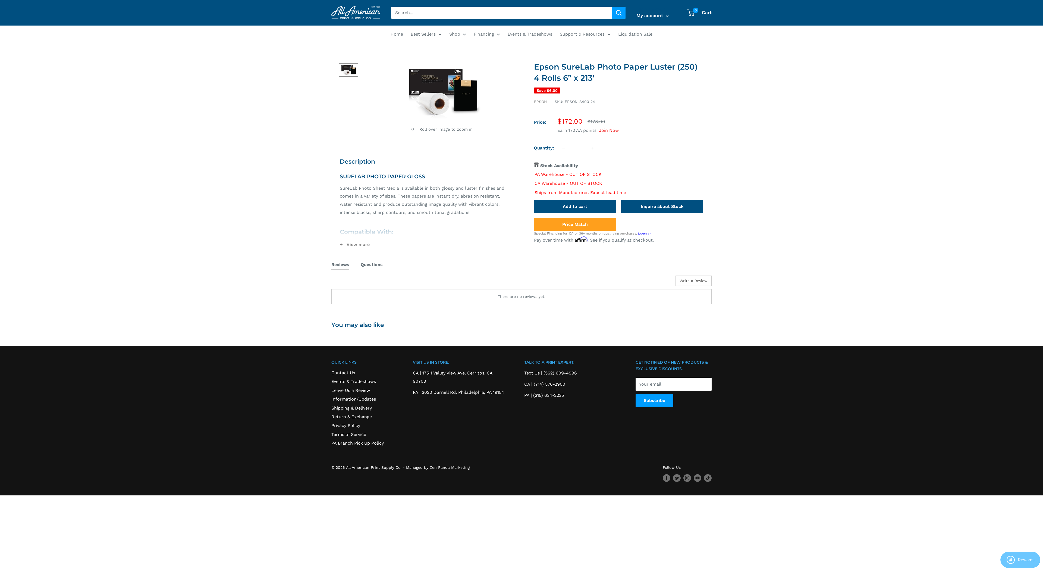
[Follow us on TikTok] (708, 478)
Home (397, 34)
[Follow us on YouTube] (697, 478)
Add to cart (575, 206)
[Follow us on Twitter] (677, 478)
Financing (484, 34)
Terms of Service (348, 434)
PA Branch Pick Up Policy (357, 443)
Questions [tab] (372, 264)
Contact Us (343, 372)
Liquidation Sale (635, 34)
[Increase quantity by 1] (592, 148)
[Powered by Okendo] (355, 282)
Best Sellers (423, 34)
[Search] (619, 13)
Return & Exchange (351, 416)
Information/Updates (353, 399)
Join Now (609, 130)
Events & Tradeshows (530, 34)
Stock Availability (559, 165)
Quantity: (544, 148)
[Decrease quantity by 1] (563, 148)
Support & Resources (582, 34)
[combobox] (501, 13)
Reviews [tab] (340, 264)
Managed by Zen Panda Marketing (438, 467)
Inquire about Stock (662, 206)
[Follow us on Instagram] (687, 478)
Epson (540, 101)
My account (650, 15)
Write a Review (694, 281)
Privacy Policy (345, 425)
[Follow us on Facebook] (666, 478)
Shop (454, 34)
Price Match (575, 224)
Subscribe (654, 400)
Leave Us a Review (350, 390)
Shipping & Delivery (351, 408)
